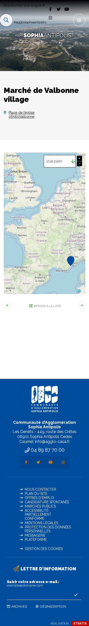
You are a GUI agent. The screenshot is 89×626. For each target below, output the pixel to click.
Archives (19, 606)
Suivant (81, 305)
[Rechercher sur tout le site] (6, 20)
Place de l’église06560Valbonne (21, 114)
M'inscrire (76, 595)
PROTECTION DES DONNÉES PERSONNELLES (48, 529)
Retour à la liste (47, 306)
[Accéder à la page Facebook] (50, 9)
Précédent (7, 305)
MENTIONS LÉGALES (41, 523)
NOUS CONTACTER (40, 489)
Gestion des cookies (44, 549)
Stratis (80, 623)
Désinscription (53, 606)
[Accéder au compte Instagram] (50, 18)
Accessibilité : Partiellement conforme (38, 514)
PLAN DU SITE (36, 494)
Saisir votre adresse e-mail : (33, 583)
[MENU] (79, 20)
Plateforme (36, 540)
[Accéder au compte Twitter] (58, 9)
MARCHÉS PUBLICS (40, 506)
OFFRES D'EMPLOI (39, 498)
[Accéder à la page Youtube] (67, 9)
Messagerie (35, 535)
